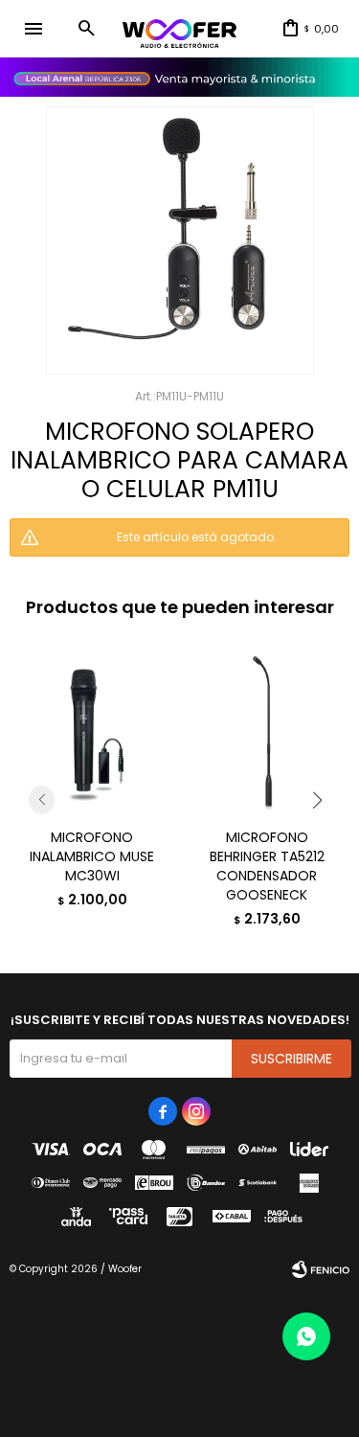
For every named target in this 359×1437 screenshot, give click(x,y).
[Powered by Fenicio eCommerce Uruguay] (320, 1269)
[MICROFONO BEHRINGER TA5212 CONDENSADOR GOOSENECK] (267, 730)
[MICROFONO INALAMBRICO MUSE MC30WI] (92, 730)
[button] (86, 29)
